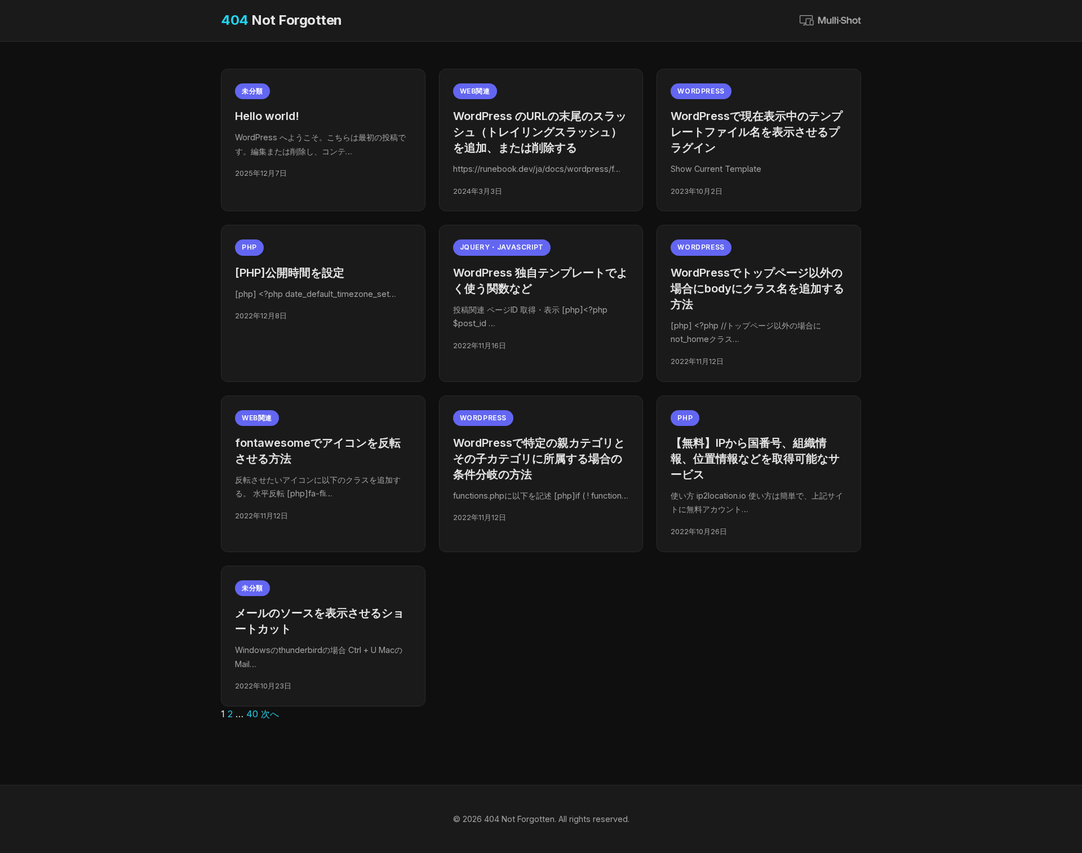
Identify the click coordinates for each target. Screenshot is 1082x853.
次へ (270, 713)
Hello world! (267, 116)
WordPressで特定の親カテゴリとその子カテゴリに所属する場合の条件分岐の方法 (539, 458)
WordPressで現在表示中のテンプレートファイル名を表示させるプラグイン (756, 131)
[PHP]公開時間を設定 (289, 272)
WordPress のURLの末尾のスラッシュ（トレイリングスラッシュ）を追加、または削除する (540, 131)
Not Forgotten (281, 20)
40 (252, 713)
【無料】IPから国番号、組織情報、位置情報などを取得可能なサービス (755, 458)
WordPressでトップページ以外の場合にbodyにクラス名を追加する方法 (757, 288)
